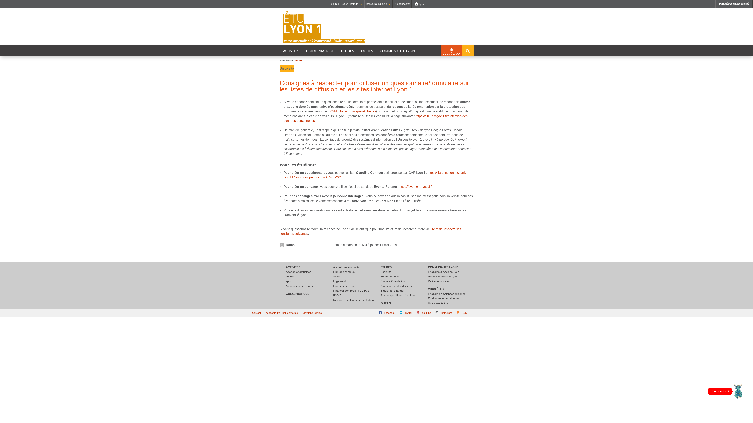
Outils (367, 51)
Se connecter (402, 3)
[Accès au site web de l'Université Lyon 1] (420, 4)
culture (290, 276)
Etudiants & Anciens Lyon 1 (445, 271)
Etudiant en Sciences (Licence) (447, 293)
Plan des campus (344, 271)
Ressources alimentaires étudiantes (355, 300)
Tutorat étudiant (390, 276)
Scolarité (386, 271)
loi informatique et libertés (358, 111)
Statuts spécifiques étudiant (398, 295)
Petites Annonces (438, 281)
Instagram (446, 312)
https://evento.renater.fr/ (415, 186)
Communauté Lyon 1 (399, 51)
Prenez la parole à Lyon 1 (444, 276)
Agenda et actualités (298, 271)
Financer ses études (345, 285)
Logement (339, 281)
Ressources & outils (376, 4)
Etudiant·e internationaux (443, 298)
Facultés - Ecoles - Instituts (344, 4)
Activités (291, 51)
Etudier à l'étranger (392, 290)
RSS (464, 312)
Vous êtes (436, 289)
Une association (438, 303)
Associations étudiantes (300, 285)
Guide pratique (320, 51)
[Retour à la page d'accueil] (324, 27)
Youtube (426, 312)
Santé (336, 276)
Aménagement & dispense (397, 285)
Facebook (389, 312)
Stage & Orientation (393, 281)
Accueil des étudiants (346, 267)
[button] (738, 391)
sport (289, 281)
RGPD (334, 111)
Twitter (408, 312)
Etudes (347, 51)
